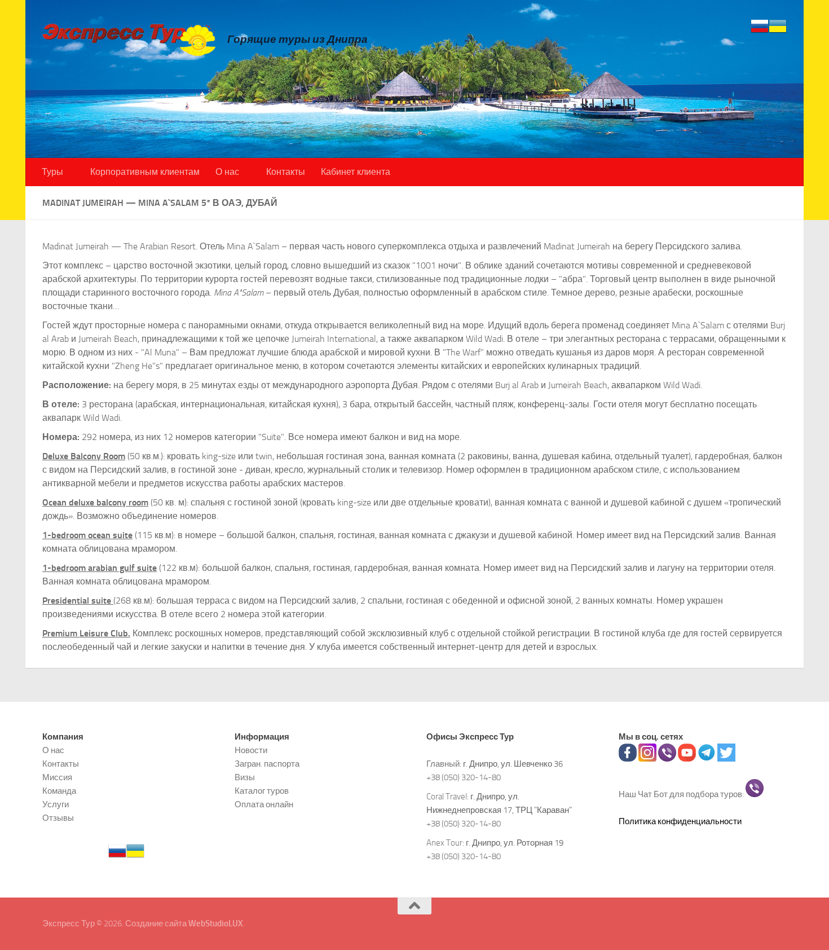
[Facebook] (628, 759)
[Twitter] (726, 759)
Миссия (57, 777)
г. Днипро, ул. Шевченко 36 (513, 764)
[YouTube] (687, 759)
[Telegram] (707, 759)
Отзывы (58, 818)
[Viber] (667, 759)
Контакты (285, 171)
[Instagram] (647, 759)
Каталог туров (262, 791)
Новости (251, 750)
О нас (227, 171)
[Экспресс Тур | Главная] (129, 39)
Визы (245, 777)
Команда (59, 791)
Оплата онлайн (264, 804)
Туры (52, 171)
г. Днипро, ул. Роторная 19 (514, 843)
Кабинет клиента (355, 171)
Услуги (55, 804)
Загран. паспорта (267, 764)
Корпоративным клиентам (145, 171)
